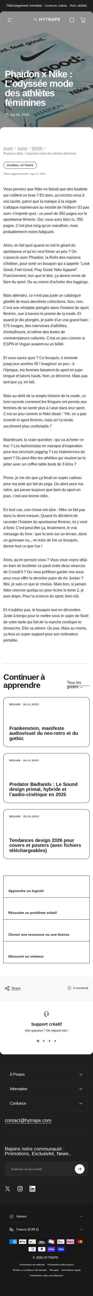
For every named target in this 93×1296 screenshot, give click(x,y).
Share (16, 988)
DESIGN (37, 148)
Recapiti (54, 1270)
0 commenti (80, 988)
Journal (22, 148)
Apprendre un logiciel (26, 891)
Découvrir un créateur (26, 956)
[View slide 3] (49, 1041)
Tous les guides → (75, 685)
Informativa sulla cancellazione (46, 1275)
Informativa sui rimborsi (32, 1264)
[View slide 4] (55, 1041)
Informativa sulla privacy (60, 1264)
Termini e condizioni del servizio (29, 1270)
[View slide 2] (43, 1041)
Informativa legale (71, 1270)
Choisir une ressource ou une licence (38, 934)
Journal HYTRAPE (20, 165)
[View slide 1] (38, 1041)
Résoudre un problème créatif (32, 913)
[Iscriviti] (79, 1169)
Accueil (8, 148)
